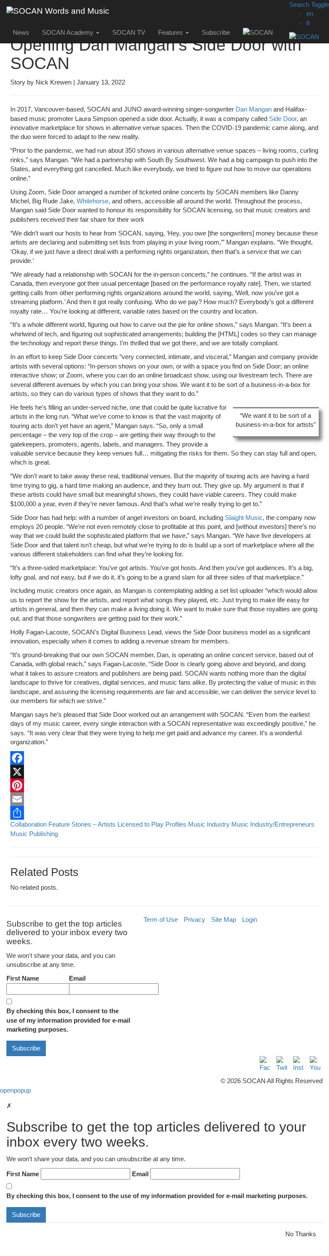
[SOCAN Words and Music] (58, 10)
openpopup (15, 1090)
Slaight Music (244, 517)
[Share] (164, 813)
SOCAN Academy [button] (68, 32)
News (21, 32)
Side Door (282, 118)
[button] (309, 4)
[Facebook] (164, 758)
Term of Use (161, 919)
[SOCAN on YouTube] (315, 1064)
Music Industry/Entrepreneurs (272, 824)
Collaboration (28, 824)
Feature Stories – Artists (82, 824)
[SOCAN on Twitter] (281, 1064)
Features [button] (171, 32)
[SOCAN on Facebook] (265, 1064)
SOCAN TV (128, 32)
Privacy (194, 919)
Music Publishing (34, 833)
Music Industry (209, 824)
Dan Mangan (254, 109)
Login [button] (249, 919)
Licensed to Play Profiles (151, 824)
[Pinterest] (164, 785)
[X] (164, 772)
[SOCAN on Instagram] (298, 1064)
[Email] (164, 799)
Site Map (223, 919)
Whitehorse (92, 201)
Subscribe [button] (216, 32)
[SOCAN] (309, 36)
